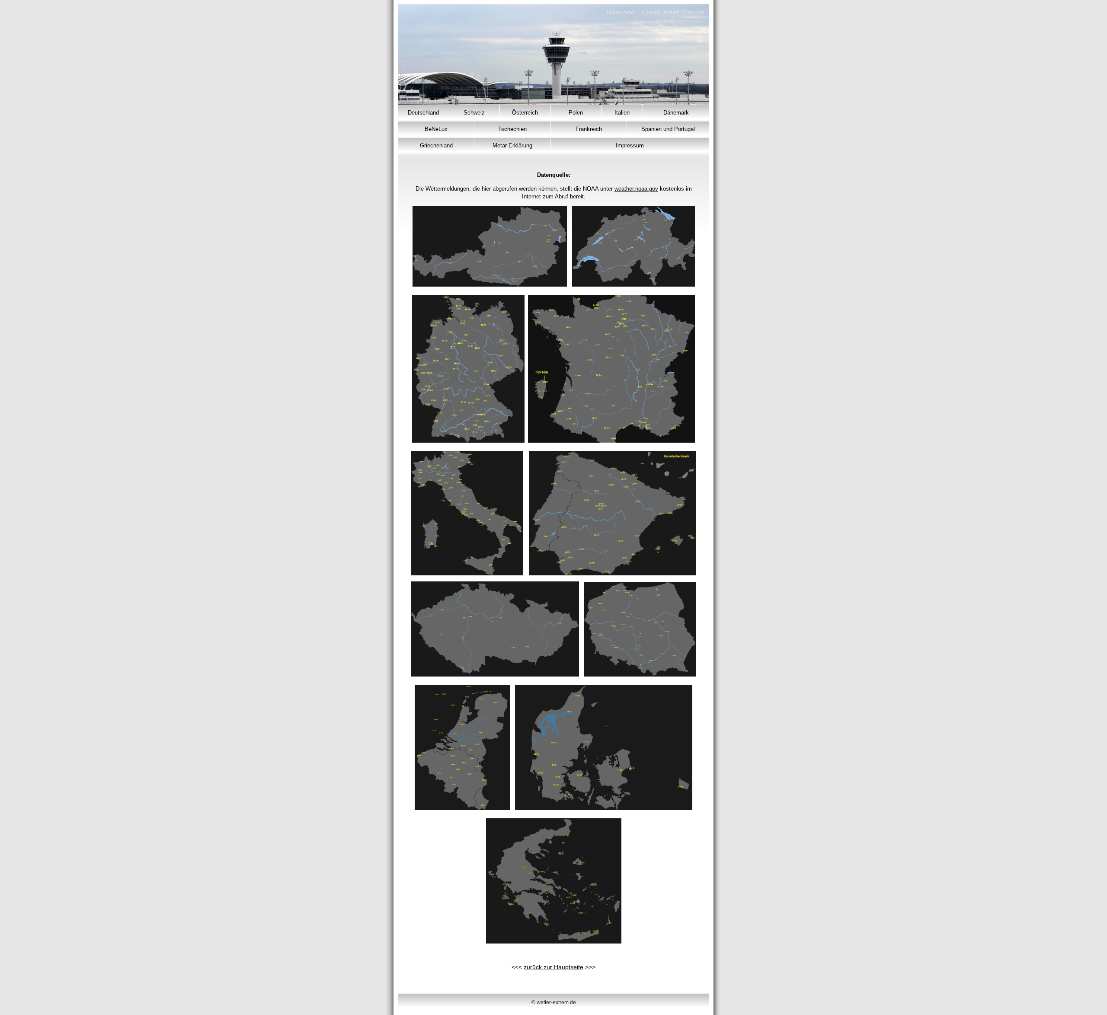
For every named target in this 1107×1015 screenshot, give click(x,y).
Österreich (525, 112)
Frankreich (589, 129)
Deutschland (423, 112)
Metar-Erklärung (512, 145)
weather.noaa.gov (636, 188)
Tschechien (512, 129)
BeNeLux (436, 129)
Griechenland (436, 145)
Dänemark (676, 112)
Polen (576, 112)
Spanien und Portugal (668, 129)
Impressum (630, 145)
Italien (622, 112)
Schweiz (474, 112)
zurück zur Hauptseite (553, 967)
